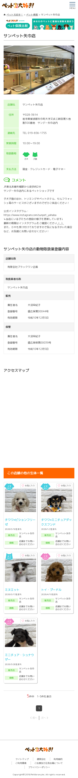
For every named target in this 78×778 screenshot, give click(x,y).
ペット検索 (32, 14)
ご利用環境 (20, 763)
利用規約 (58, 759)
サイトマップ (22, 759)
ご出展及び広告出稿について (48, 763)
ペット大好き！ (15, 14)
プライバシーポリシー (39, 767)
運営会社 (41, 759)
